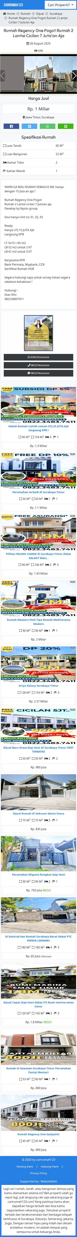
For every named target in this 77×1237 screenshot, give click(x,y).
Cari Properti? (59, 5)
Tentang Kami (24, 1166)
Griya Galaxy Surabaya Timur (38, 685)
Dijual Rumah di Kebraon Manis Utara (38, 813)
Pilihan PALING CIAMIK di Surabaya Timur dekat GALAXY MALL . (38, 556)
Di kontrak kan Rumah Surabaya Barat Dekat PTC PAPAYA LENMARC (38, 938)
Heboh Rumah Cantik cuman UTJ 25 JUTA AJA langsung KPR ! (38, 428)
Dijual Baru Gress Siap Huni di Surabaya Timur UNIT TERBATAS (38, 749)
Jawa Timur (33, 117)
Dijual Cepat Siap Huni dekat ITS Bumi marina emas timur (38, 1004)
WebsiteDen (49, 1181)
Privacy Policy (38, 1173)
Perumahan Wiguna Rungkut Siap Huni (38, 874)
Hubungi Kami (50, 1166)
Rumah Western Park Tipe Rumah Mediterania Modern (38, 622)
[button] (74, 76)
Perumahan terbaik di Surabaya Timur (38, 492)
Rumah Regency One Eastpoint (38, 1134)
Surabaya (48, 117)
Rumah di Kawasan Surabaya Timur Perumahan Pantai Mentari (38, 1070)
